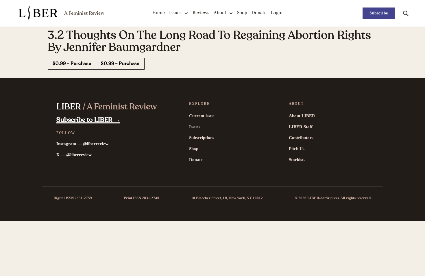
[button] (406, 13)
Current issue (202, 115)
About (220, 13)
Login (276, 13)
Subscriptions (201, 137)
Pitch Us (296, 148)
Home (158, 13)
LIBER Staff (301, 126)
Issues (175, 13)
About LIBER (302, 115)
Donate (259, 13)
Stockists (297, 159)
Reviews (201, 13)
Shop (242, 13)
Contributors (301, 137)
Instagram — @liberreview (82, 143)
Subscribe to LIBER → (88, 119)
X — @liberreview (74, 154)
